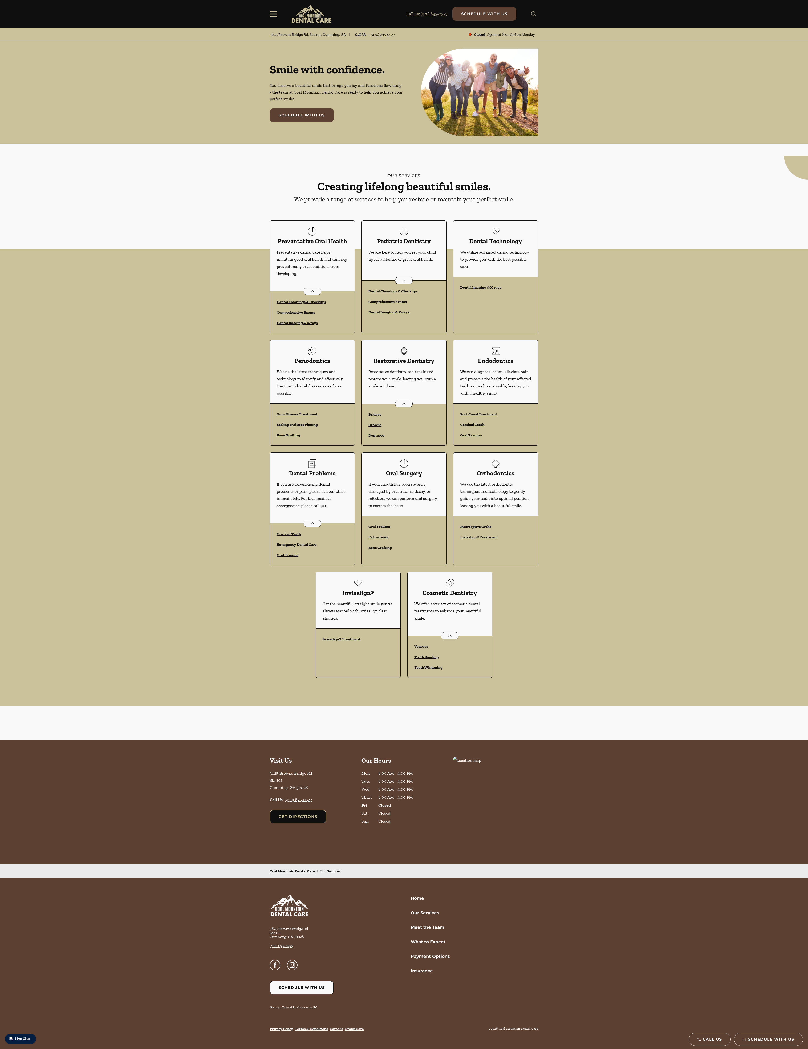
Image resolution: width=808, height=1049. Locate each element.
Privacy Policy (281, 1029)
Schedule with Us (484, 14)
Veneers (421, 646)
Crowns (374, 425)
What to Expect (428, 941)
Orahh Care (354, 1029)
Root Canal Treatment (478, 414)
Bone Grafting (288, 435)
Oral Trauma (471, 435)
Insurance (422, 970)
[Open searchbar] (533, 13)
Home (417, 898)
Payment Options (430, 956)
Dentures (376, 435)
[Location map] (495, 802)
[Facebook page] (275, 965)
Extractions (378, 537)
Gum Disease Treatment (297, 414)
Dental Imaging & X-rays (297, 323)
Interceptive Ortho (475, 526)
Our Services (425, 912)
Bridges (374, 414)
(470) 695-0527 (383, 34)
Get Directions (298, 816)
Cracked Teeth (472, 424)
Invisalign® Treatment (479, 537)
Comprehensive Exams (296, 312)
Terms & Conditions (311, 1029)
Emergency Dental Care (297, 544)
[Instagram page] (292, 965)
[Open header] (274, 13)
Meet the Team (427, 927)
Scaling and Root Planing (297, 424)
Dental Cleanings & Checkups (301, 302)
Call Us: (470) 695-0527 (426, 13)
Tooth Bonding (426, 657)
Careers (336, 1029)
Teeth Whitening (428, 667)
